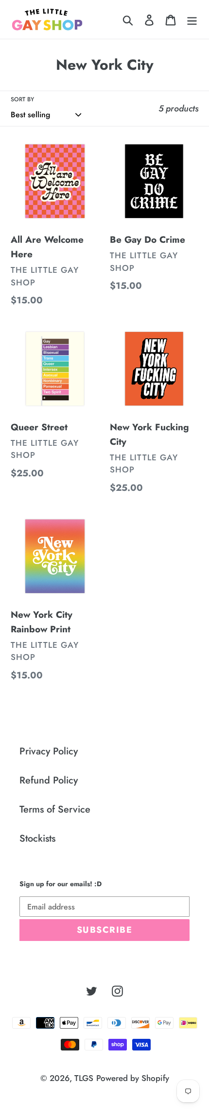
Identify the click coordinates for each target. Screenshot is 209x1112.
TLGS (83, 1078)
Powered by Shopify (132, 1078)
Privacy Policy (48, 751)
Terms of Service (54, 809)
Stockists (37, 838)
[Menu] (192, 19)
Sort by (22, 99)
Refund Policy (48, 780)
